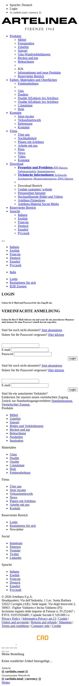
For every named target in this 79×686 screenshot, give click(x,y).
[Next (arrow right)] (7, 651)
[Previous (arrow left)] (3, 651)
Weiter (6, 682)
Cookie (62, 618)
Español (15, 586)
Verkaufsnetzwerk (21, 493)
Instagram (16, 543)
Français (15, 579)
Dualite (14, 458)
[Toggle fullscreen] (11, 647)
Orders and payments (15, 622)
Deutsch (15, 582)
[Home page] (39, 29)
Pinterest (15, 547)
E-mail (6, 349)
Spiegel (14, 422)
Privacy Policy (11, 618)
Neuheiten (16, 437)
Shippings (65, 622)
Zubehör (15, 418)
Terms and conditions (15, 626)
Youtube (15, 550)
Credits (56, 626)
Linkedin (15, 557)
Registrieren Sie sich (23, 525)
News (13, 497)
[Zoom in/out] (15, 647)
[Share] (7, 647)
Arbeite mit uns (19, 504)
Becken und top (20, 429)
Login (13, 522)
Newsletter (16, 529)
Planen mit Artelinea (23, 501)
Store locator (18, 490)
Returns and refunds (44, 622)
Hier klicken (56, 334)
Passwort (7, 354)
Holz (13, 469)
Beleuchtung (18, 433)
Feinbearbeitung (20, 472)
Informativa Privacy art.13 (39, 618)
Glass (13, 454)
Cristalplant (17, 465)
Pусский (15, 590)
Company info (40, 626)
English (14, 575)
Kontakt (15, 508)
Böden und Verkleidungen (26, 426)
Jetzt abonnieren (52, 330)
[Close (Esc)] (3, 647)
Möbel (14, 415)
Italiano (14, 571)
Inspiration (16, 440)
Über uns (15, 486)
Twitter (14, 554)
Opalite (14, 461)
